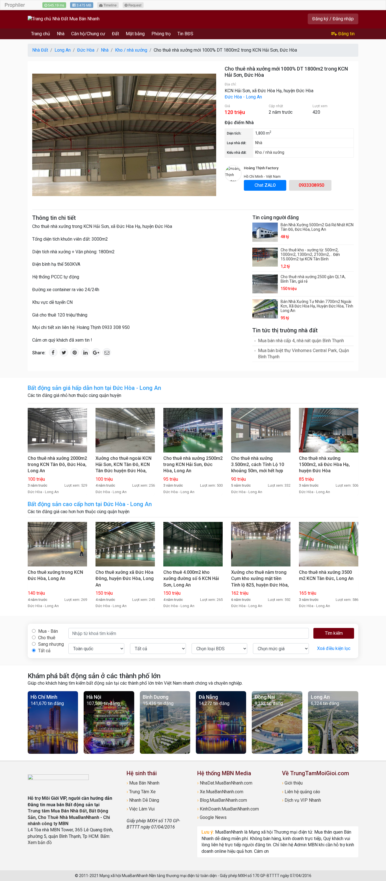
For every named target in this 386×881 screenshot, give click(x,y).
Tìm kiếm (334, 633)
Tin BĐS (185, 33)
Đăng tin (346, 33)
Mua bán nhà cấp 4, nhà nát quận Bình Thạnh (301, 340)
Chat (265, 185)
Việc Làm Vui (141, 809)
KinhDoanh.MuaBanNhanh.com (228, 809)
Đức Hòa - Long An (243, 97)
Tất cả (44, 650)
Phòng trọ (161, 33)
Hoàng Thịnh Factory (261, 168)
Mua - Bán (47, 631)
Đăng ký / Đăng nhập (333, 18)
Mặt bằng (135, 33)
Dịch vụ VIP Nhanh (301, 800)
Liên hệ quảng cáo (301, 791)
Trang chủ (40, 33)
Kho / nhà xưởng (269, 152)
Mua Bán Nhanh (143, 783)
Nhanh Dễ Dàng (143, 800)
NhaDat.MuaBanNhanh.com (224, 783)
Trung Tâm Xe (141, 791)
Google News (212, 817)
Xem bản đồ (40, 842)
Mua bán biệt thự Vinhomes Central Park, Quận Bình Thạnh (303, 353)
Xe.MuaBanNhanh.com (220, 791)
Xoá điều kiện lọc (333, 648)
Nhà (60, 33)
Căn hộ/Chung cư (88, 33)
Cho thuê (46, 637)
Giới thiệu (292, 783)
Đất (115, 33)
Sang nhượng (50, 644)
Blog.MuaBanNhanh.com (222, 800)
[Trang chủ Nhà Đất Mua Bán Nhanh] (63, 18)
